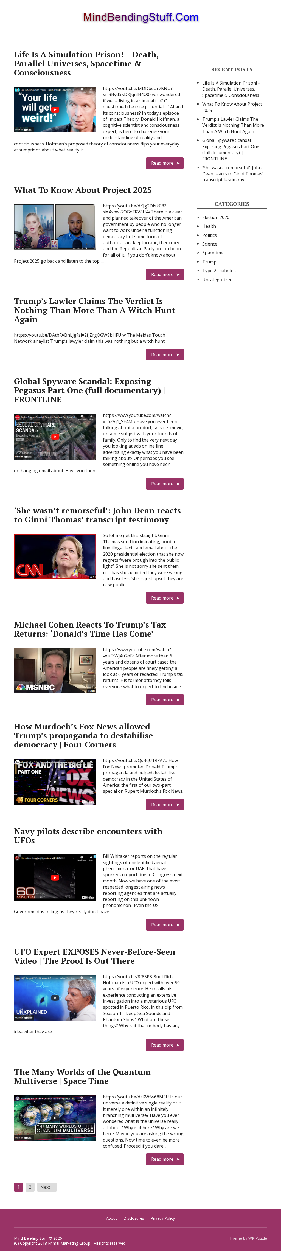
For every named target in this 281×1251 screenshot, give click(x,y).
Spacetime (212, 253)
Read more (162, 163)
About (111, 1218)
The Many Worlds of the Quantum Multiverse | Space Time (82, 1076)
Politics (209, 235)
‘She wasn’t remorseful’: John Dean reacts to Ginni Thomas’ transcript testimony (97, 515)
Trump (209, 262)
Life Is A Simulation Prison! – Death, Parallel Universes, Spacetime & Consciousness (86, 63)
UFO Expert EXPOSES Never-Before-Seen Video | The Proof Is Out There (94, 956)
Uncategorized (217, 280)
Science (209, 244)
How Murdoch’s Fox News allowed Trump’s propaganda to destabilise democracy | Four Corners (83, 735)
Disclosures (133, 1218)
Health (209, 226)
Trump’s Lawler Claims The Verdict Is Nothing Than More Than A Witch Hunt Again (94, 310)
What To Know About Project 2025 (83, 189)
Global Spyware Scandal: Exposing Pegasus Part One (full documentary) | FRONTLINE (89, 390)
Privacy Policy (163, 1218)
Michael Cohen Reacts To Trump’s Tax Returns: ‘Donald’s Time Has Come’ (90, 629)
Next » (47, 1187)
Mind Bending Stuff (31, 1238)
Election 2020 (215, 217)
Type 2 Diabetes (219, 271)
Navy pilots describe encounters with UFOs (88, 836)
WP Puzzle (257, 1238)
